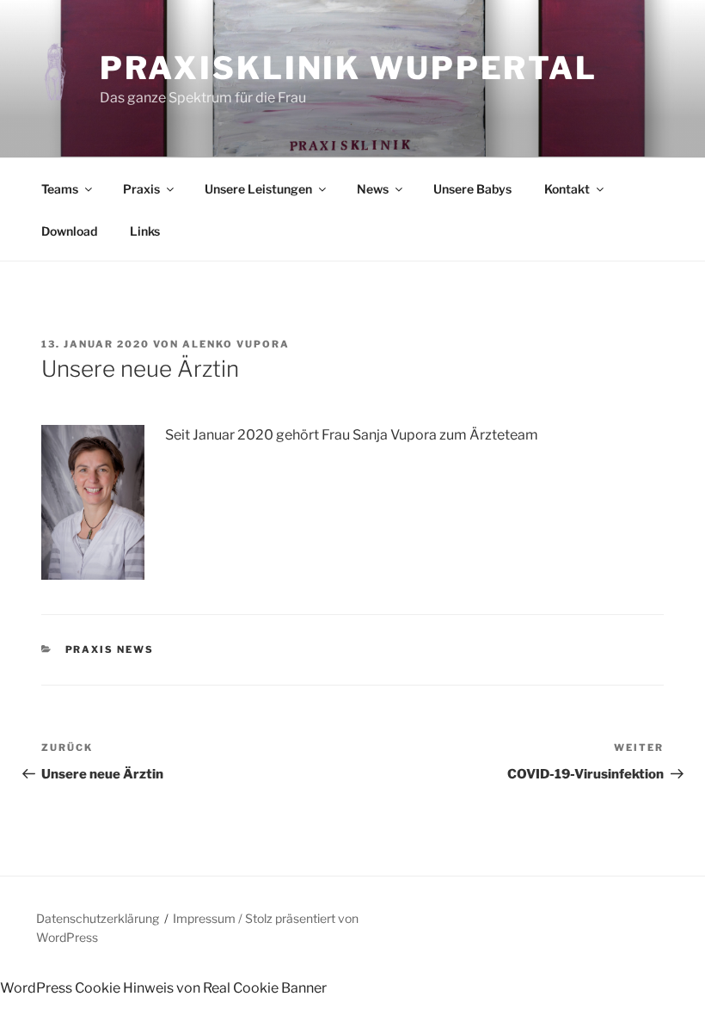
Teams (59, 188)
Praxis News (110, 649)
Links (145, 231)
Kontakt (567, 188)
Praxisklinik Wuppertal (349, 68)
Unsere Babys (472, 188)
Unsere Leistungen (258, 188)
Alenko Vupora (236, 344)
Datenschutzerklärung (97, 918)
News (373, 188)
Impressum (204, 918)
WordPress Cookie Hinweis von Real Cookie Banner (163, 988)
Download (69, 231)
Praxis (141, 188)
